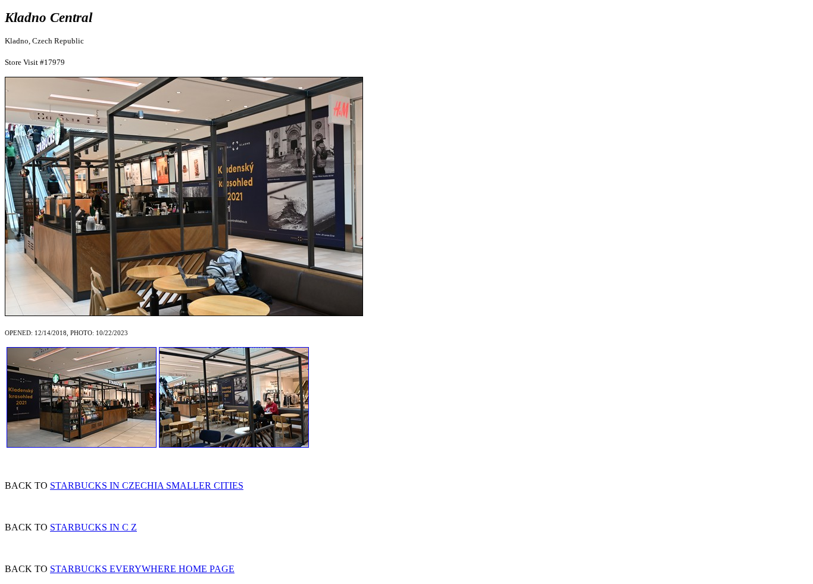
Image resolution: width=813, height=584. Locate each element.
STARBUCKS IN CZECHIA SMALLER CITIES (146, 485)
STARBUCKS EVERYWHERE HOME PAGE (142, 569)
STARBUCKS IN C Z (93, 527)
